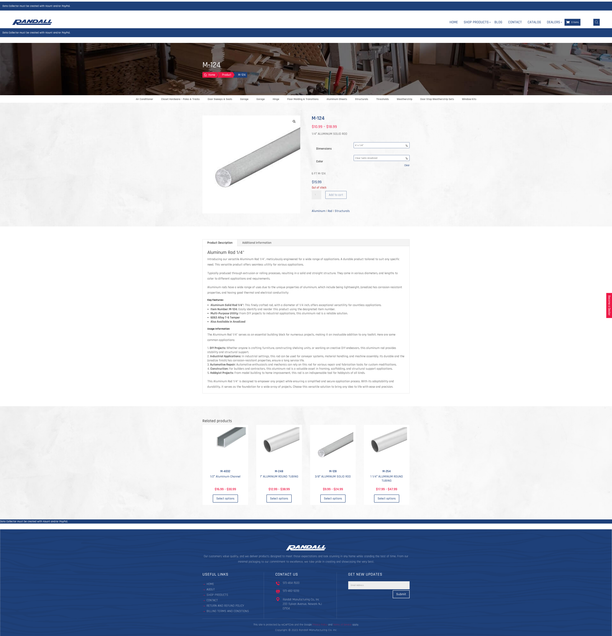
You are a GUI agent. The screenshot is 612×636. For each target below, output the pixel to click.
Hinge (276, 99)
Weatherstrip (404, 99)
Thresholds (382, 99)
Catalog (534, 22)
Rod (330, 211)
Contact (515, 22)
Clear (407, 165)
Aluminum (318, 211)
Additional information (256, 243)
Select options (225, 498)
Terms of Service (342, 624)
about (211, 589)
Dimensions (324, 149)
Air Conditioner (144, 99)
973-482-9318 (291, 591)
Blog (498, 22)
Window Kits (469, 99)
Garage (244, 99)
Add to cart (336, 195)
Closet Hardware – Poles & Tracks (180, 99)
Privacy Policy (320, 624)
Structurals (361, 99)
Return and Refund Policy (225, 606)
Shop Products (476, 22)
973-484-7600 (291, 583)
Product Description (220, 243)
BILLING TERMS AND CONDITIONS (228, 611)
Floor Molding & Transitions (303, 99)
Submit (401, 594)
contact (212, 600)
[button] (294, 121)
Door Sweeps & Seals (220, 99)
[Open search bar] (596, 22)
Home (453, 22)
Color (319, 161)
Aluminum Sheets (337, 99)
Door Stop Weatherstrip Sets (437, 99)
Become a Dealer (609, 305)
